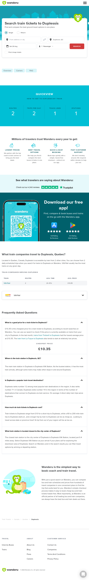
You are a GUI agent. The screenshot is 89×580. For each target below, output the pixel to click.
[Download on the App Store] (54, 225)
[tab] (11, 34)
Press (29, 554)
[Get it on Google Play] (73, 225)
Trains (4, 549)
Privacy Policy (53, 559)
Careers (30, 559)
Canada (16, 519)
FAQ (31, 70)
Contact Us (51, 545)
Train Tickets (6, 519)
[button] (85, 3)
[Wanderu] (10, 3)
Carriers (19, 70)
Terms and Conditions (56, 554)
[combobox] (23, 39)
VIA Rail (7, 283)
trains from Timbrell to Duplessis (47, 335)
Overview (7, 70)
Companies (52, 549)
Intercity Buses (8, 545)
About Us (30, 545)
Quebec (25, 519)
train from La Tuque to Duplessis (30, 338)
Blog (28, 549)
